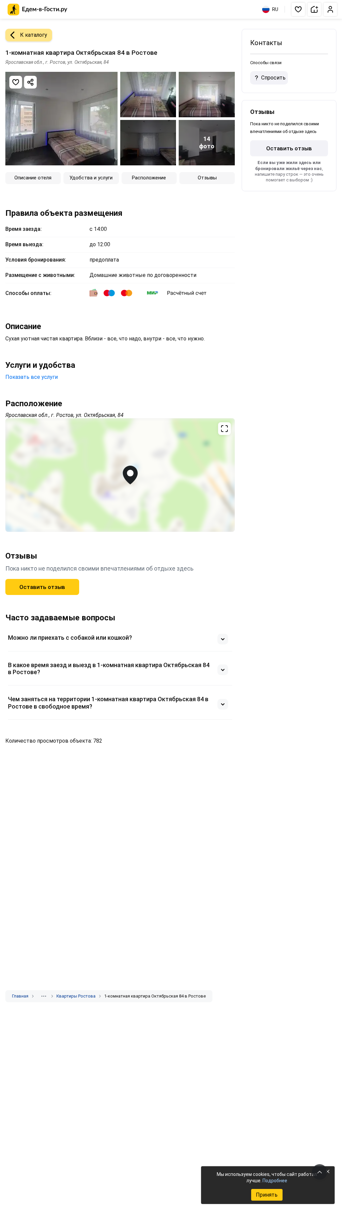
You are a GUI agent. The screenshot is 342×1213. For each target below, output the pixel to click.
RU (275, 9)
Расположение (149, 178)
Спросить (273, 77)
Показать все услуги (31, 377)
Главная (20, 996)
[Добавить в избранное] (15, 82)
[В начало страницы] (319, 1172)
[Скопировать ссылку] (30, 82)
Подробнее (275, 1180)
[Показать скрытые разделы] (44, 996)
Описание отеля (32, 178)
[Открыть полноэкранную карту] (120, 475)
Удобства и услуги (91, 178)
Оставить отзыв (42, 587)
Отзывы (207, 178)
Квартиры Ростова (76, 996)
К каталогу (33, 35)
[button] (298, 9)
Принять (267, 1195)
